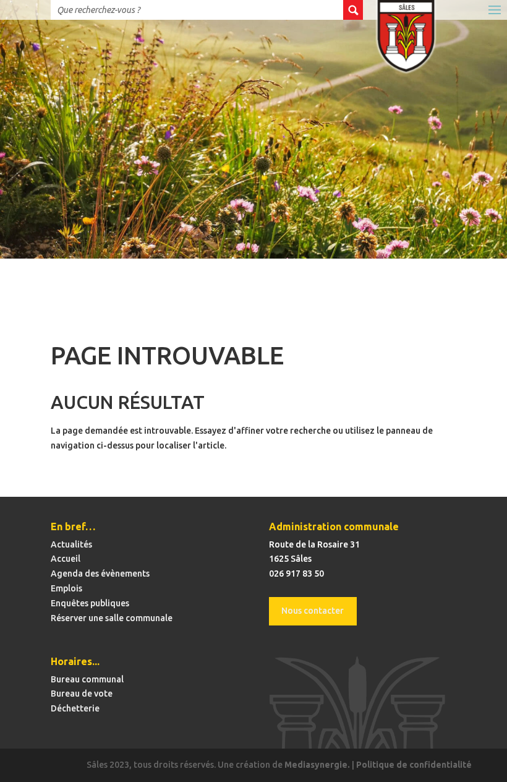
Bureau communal (87, 679)
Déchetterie (75, 708)
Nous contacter (312, 611)
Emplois (66, 588)
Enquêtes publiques (90, 603)
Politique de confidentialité (414, 765)
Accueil (65, 559)
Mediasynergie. (317, 765)
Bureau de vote (82, 693)
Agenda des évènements (100, 573)
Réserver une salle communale (112, 618)
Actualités (71, 544)
